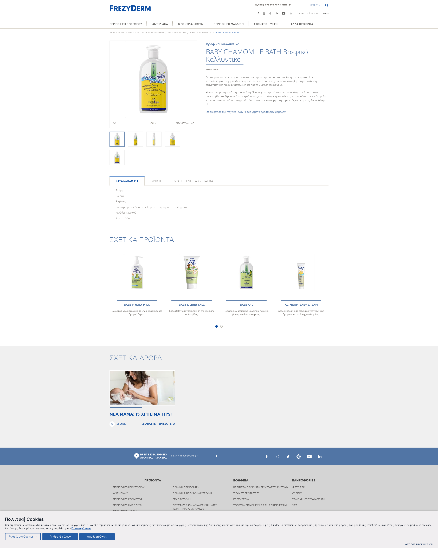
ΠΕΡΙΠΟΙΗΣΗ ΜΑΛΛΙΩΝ (229, 24)
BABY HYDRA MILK (137, 305)
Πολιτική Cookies (81, 528)
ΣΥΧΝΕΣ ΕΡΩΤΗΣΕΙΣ (246, 493)
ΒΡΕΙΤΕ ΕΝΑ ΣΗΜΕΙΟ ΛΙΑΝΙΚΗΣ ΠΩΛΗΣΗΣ (153, 456)
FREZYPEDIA (241, 499)
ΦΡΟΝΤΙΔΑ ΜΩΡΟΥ (190, 24)
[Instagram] (264, 13)
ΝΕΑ (295, 505)
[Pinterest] (277, 13)
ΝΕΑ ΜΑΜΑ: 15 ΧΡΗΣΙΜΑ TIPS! (141, 414)
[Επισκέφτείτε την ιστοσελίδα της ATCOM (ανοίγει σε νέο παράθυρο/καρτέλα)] (419, 544)
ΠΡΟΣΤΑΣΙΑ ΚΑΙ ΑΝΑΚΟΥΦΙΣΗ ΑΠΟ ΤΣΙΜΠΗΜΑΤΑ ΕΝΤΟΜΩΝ (194, 507)
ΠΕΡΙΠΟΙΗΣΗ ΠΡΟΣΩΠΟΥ (126, 24)
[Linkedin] (291, 13)
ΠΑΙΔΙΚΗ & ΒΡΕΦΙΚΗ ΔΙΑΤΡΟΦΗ (192, 493)
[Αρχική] (130, 10)
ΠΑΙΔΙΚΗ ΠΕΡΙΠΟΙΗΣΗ (185, 487)
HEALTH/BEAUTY (254, 17)
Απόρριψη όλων (60, 536)
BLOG (325, 13)
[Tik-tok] (270, 13)
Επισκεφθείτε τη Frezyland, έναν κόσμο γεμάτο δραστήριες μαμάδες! (246, 111)
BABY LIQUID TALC (192, 305)
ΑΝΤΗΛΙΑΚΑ (160, 24)
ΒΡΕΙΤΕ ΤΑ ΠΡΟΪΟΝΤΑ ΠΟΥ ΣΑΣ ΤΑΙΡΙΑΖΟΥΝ (260, 487)
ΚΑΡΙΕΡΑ (297, 493)
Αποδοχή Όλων (97, 536)
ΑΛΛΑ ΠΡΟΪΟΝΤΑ (302, 24)
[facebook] (267, 456)
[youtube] (284, 13)
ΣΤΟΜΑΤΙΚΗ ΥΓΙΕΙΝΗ (267, 24)
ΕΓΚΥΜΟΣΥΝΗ (181, 499)
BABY (267, 17)
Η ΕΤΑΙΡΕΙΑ (299, 487)
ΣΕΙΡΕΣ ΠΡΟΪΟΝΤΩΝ (307, 13)
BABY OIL (246, 305)
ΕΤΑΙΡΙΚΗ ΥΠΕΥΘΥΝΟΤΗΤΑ (308, 499)
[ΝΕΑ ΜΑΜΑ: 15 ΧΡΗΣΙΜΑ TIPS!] (142, 388)
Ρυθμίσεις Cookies (21, 536)
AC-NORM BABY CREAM (301, 305)
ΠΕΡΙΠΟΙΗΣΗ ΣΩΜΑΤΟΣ (128, 499)
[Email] (114, 123)
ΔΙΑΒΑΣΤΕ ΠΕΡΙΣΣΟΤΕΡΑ (158, 424)
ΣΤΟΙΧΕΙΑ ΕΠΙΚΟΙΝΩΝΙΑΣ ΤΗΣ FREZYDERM (260, 505)
